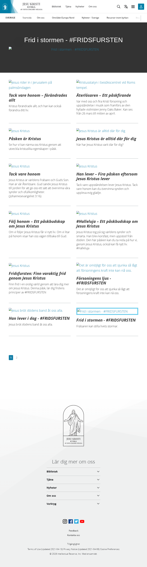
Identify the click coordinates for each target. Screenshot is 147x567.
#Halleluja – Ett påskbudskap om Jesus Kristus (107, 224)
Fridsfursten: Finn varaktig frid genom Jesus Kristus (37, 276)
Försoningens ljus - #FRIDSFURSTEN (93, 280)
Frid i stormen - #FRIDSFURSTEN (106, 320)
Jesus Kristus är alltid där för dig (106, 138)
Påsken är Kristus (25, 138)
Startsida (27, 17)
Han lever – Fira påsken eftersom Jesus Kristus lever (106, 176)
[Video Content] (73, 49)
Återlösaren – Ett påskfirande (103, 95)
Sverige (10, 18)
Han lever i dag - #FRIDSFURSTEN (39, 318)
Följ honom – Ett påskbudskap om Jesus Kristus (37, 224)
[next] (22, 357)
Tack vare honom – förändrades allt (38, 97)
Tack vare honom (24, 174)
